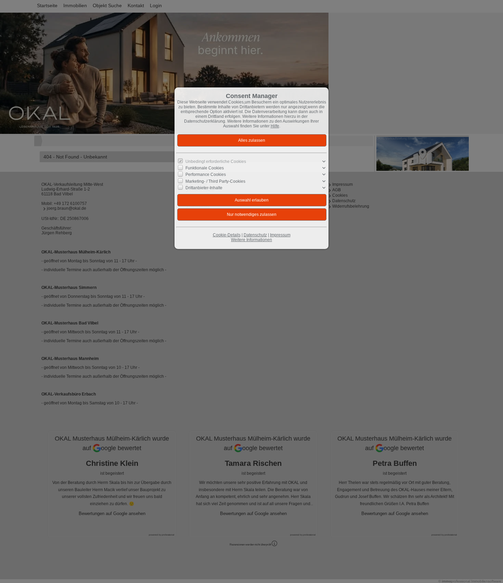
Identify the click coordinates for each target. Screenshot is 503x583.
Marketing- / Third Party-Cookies (215, 181)
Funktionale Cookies (204, 168)
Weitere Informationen (251, 239)
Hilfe (275, 126)
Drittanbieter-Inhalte (203, 187)
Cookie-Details (227, 235)
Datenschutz (255, 235)
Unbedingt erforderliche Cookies (215, 161)
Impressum (280, 235)
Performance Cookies (205, 174)
